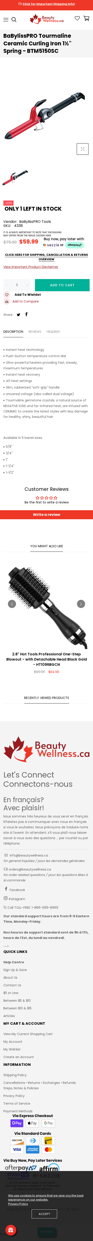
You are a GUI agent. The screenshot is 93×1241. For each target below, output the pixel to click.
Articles (9, 1016)
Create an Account (18, 1057)
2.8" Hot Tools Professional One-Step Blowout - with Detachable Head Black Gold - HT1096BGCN (46, 659)
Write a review (46, 514)
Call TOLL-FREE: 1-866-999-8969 (32, 907)
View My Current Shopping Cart (28, 1034)
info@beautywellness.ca (28, 855)
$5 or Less (11, 993)
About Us (10, 977)
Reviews (35, 331)
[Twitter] (18, 315)
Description (13, 331)
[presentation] (12, 604)
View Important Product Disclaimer (30, 267)
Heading (53, 331)
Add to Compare (25, 301)
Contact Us (12, 985)
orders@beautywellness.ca (29, 869)
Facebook (17, 890)
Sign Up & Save (15, 970)
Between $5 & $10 (17, 1000)
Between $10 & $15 (17, 1008)
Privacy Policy (14, 1096)
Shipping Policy (15, 1075)
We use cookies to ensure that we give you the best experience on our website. (46, 1198)
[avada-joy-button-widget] (10, 1230)
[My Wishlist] (77, 19)
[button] (46, 243)
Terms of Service (16, 1103)
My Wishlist (12, 1049)
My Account (12, 1041)
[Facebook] (26, 315)
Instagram (16, 899)
